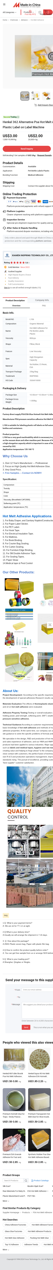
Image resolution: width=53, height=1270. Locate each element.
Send (26, 1027)
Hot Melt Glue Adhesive (14, 1238)
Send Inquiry (27, 148)
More (5, 1249)
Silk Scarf (6, 1186)
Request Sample (44, 155)
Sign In (7, 287)
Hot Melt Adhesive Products (39, 1231)
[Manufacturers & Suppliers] (26, 4)
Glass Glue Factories (13, 1231)
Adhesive (24, 20)
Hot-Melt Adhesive (37, 20)
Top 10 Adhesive (12, 1244)
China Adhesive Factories (15, 1224)
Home (5, 20)
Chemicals (14, 20)
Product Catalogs (41, 1180)
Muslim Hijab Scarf (35, 1186)
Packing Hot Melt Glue (39, 1238)
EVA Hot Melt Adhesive (36, 1191)
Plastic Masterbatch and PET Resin (17, 1196)
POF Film (31, 1196)
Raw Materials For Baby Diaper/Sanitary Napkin (23, 1191)
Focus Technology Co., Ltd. (34, 1259)
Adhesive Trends (31, 1244)
